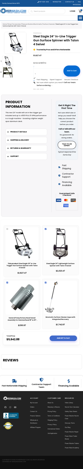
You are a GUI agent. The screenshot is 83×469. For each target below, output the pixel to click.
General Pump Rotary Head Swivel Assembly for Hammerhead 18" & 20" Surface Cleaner (22, 319)
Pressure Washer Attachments (32, 24)
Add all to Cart (63, 338)
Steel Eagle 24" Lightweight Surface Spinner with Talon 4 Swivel (60, 265)
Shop (9, 24)
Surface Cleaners (48, 24)
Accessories (17, 24)
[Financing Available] (69, 381)
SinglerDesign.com (19, 462)
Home (5, 24)
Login (72, 11)
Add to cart (72, 71)
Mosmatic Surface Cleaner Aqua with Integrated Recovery (60, 318)
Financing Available (68, 386)
